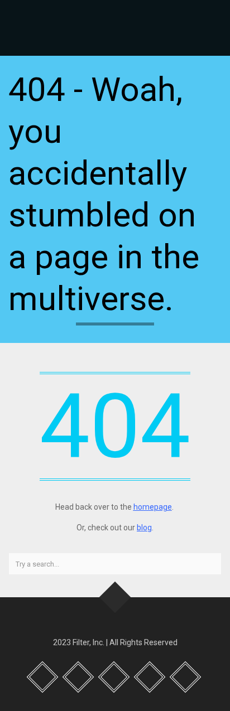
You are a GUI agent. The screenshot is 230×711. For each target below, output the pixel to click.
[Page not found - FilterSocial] (115, 28)
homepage (152, 506)
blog (144, 527)
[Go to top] (115, 597)
